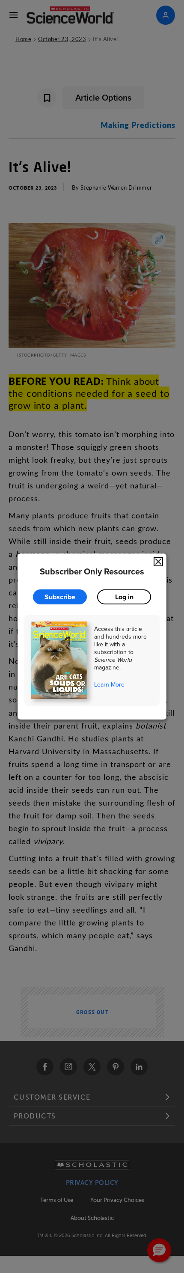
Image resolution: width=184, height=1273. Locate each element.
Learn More (109, 684)
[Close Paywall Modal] (158, 562)
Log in (124, 597)
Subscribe (60, 597)
